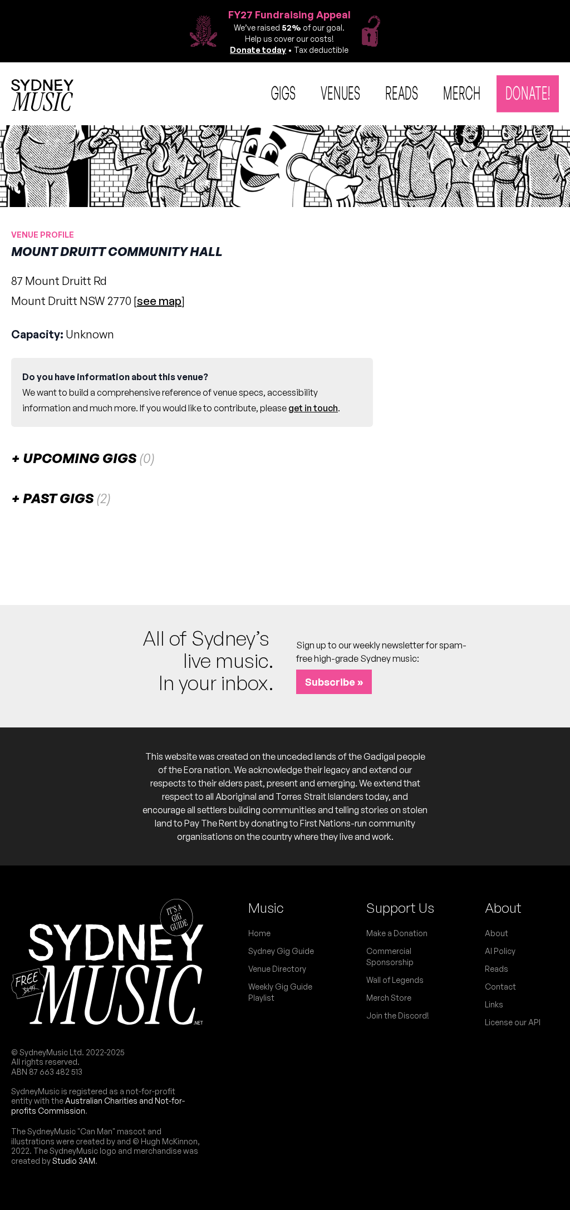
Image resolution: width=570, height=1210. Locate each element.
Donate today (258, 50)
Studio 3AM (73, 1160)
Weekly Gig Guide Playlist (280, 992)
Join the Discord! (397, 1015)
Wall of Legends (395, 980)
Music (266, 907)
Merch (462, 92)
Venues (341, 92)
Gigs (283, 92)
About (503, 907)
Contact (500, 986)
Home (259, 933)
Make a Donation (397, 933)
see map (159, 301)
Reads (402, 92)
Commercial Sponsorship (390, 956)
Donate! (527, 92)
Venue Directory (277, 968)
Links (494, 1004)
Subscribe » (334, 682)
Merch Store (388, 997)
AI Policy (500, 951)
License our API (512, 1022)
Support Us (400, 907)
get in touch (313, 408)
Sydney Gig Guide (281, 951)
